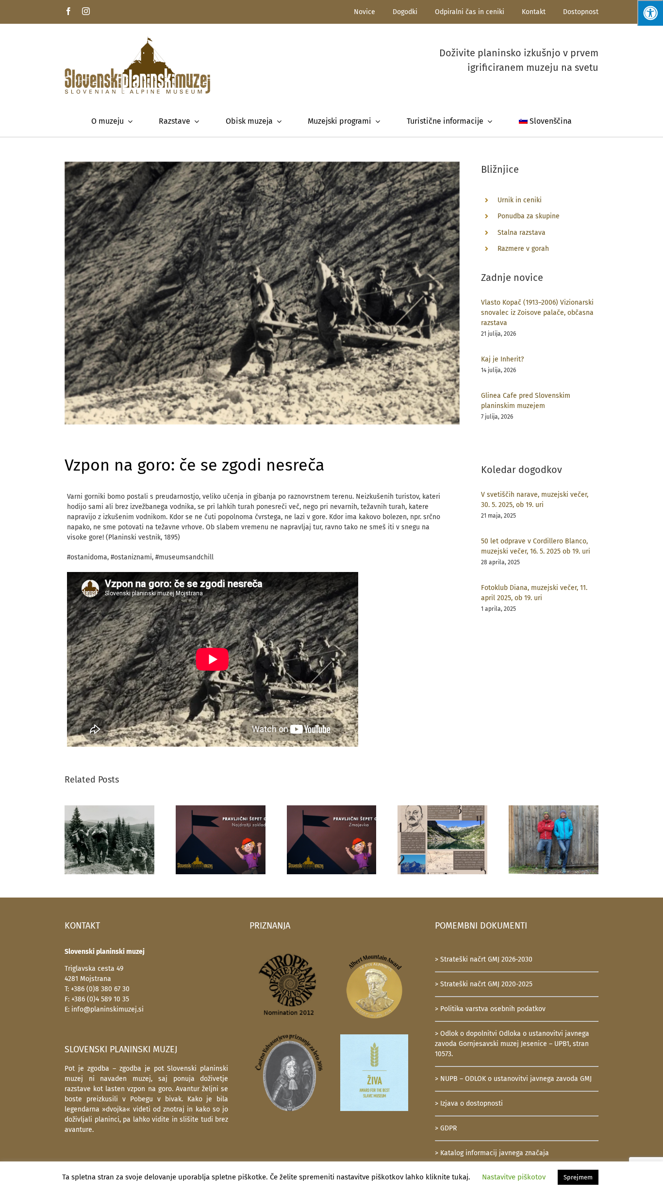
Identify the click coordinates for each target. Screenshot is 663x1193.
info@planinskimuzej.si (107, 1009)
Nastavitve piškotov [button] (514, 1177)
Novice (364, 12)
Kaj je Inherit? (502, 359)
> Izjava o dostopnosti (469, 1103)
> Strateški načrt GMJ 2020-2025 (483, 984)
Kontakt (534, 12)
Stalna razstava (521, 233)
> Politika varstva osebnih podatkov (490, 1009)
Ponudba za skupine (528, 216)
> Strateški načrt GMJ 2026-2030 (483, 959)
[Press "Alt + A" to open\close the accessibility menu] (650, 13)
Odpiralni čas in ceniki (469, 12)
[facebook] (68, 11)
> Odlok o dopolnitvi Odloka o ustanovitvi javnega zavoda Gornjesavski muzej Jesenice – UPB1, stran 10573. (512, 1044)
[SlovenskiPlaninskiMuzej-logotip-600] (137, 39)
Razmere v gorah (523, 249)
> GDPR (446, 1128)
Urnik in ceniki (519, 200)
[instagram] (86, 11)
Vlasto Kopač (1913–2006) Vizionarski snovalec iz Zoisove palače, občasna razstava (537, 312)
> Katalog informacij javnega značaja (492, 1153)
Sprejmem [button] (578, 1177)
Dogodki (405, 12)
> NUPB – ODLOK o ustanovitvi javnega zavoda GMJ (513, 1079)
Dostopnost (580, 12)
